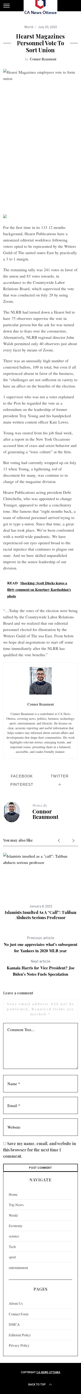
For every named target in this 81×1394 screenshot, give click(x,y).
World (28, 27)
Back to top (37, 1384)
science (14, 1236)
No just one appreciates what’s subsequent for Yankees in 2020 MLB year (40, 945)
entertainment (18, 1267)
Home (13, 1194)
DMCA (14, 1324)
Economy (15, 1225)
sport (12, 1257)
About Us (16, 1303)
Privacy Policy (19, 1345)
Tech (12, 1246)
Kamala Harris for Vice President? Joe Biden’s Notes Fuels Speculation (40, 968)
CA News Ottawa (48, 1372)
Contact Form (18, 1314)
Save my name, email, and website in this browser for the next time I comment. (39, 1150)
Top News (16, 1204)
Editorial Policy (20, 1334)
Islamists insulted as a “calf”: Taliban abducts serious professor (40, 915)
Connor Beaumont (43, 59)
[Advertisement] (40, 168)
